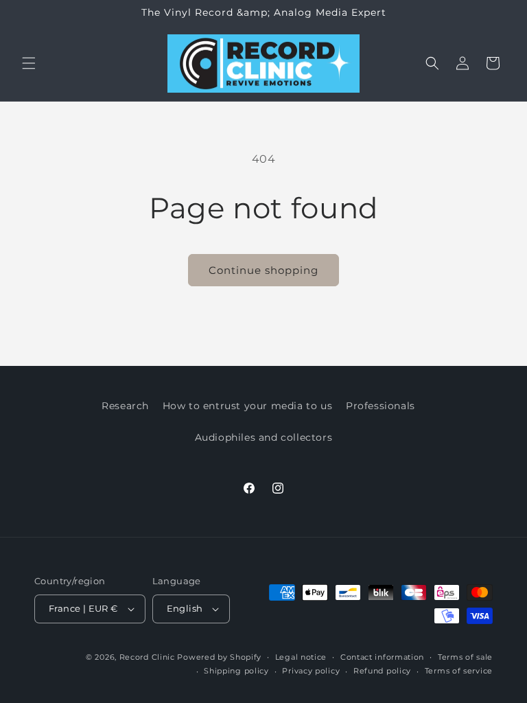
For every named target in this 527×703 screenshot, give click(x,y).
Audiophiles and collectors (264, 437)
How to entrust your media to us (248, 406)
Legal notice (301, 657)
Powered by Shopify (219, 657)
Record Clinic (147, 657)
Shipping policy (236, 671)
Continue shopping (263, 270)
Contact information (382, 657)
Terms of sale (465, 657)
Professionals (380, 406)
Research (125, 406)
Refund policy (382, 671)
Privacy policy (311, 671)
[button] (29, 63)
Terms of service (459, 671)
